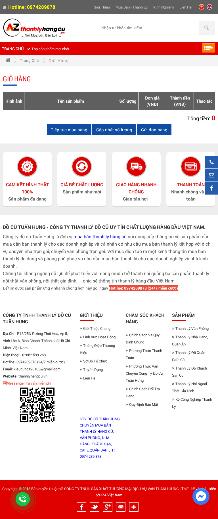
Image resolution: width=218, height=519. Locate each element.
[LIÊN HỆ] (211, 175)
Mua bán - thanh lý (132, 7)
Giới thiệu (102, 7)
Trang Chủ (13, 48)
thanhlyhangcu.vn (32, 376)
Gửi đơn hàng (154, 129)
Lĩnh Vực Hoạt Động (99, 336)
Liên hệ (185, 7)
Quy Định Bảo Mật (143, 404)
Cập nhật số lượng (114, 129)
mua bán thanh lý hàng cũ (100, 236)
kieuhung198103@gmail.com (37, 369)
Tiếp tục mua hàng (69, 129)
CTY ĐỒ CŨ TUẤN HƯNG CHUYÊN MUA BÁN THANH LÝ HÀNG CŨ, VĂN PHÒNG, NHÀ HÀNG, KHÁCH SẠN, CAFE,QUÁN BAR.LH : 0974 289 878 (100, 437)
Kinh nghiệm (163, 7)
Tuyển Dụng (93, 369)
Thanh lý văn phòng (192, 328)
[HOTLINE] (211, 162)
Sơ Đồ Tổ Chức (95, 361)
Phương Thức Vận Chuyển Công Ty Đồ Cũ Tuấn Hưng (144, 373)
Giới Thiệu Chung (96, 328)
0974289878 (41, 7)
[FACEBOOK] (211, 188)
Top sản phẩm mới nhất (51, 48)
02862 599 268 (34, 354)
